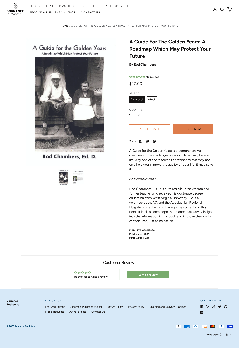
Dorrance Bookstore (25, 326)
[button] (222, 9)
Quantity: (136, 109)
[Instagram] (207, 306)
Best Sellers (90, 6)
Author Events (118, 6)
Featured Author (60, 6)
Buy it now (193, 129)
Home (65, 26)
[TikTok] (213, 306)
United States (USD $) (217, 334)
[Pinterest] (225, 306)
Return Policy (115, 306)
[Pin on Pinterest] (154, 141)
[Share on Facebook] (141, 141)
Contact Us (90, 12)
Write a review (148, 274)
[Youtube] (202, 312)
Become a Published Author (53, 12)
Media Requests (54, 311)
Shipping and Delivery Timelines (168, 306)
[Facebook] (202, 306)
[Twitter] (219, 306)
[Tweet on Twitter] (147, 141)
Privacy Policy (136, 306)
